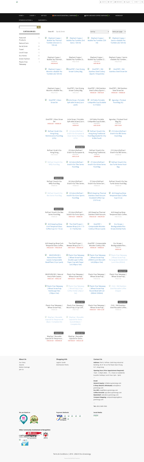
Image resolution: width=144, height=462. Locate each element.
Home (21, 15)
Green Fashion (24, 59)
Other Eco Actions (25, 20)
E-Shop (32, 15)
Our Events (42, 20)
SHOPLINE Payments (75, 458)
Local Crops (23, 52)
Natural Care (24, 43)
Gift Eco (44, 15)
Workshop (119, 15)
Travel (21, 49)
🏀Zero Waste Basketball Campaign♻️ (65, 15)
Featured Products (22, 39)
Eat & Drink (23, 46)
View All (51, 31)
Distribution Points (62, 365)
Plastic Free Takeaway (23, 63)
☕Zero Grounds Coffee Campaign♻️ (96, 15)
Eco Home (23, 56)
